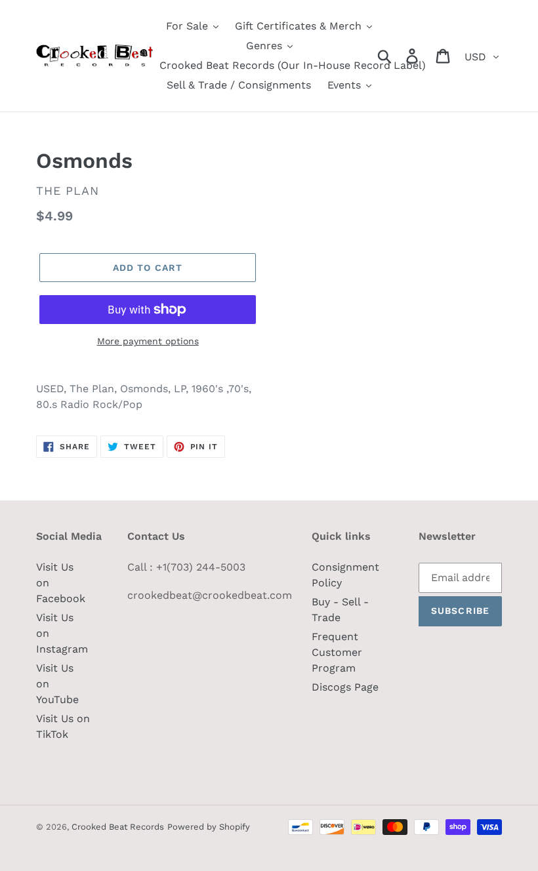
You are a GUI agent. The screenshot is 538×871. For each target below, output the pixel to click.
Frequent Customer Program (337, 652)
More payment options (148, 341)
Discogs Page (345, 687)
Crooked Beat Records (118, 827)
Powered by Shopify (208, 827)
